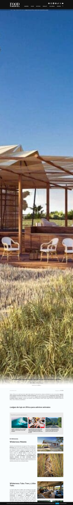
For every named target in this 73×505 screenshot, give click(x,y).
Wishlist (45, 6)
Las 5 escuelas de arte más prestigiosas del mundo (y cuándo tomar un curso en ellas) (35, 431)
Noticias (38, 6)
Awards (59, 6)
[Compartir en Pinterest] (62, 390)
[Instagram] (51, 3)
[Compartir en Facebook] (61, 390)
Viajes (32, 6)
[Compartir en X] (60, 390)
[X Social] (60, 3)
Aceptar (57, 503)
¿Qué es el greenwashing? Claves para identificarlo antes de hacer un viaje (52, 430)
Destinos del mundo (20, 10)
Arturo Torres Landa (37, 383)
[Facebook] (49, 3)
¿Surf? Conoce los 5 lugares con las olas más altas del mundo (19, 430)
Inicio (12, 10)
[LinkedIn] (53, 3)
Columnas (52, 6)
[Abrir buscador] (62, 6)
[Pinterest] (55, 3)
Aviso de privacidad (63, 503)
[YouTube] (62, 3)
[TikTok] (58, 3)
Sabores (26, 6)
